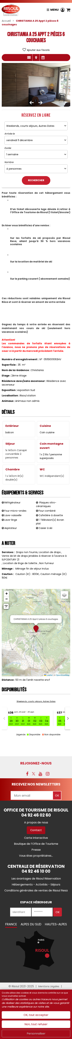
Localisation (36, 57)
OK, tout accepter (36, 1015)
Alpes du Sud (31, 924)
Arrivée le (9, 133)
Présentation (29, 57)
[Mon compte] (62, 10)
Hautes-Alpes (56, 924)
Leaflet (49, 675)
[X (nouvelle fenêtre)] (33, 773)
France (11, 924)
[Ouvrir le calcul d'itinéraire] (6, 606)
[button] (68, 10)
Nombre (8, 162)
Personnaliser (36, 1033)
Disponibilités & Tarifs (42, 57)
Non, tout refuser (36, 1024)
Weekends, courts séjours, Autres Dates (36, 701)
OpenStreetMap (62, 675)
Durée (7, 148)
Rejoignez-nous (36, 763)
